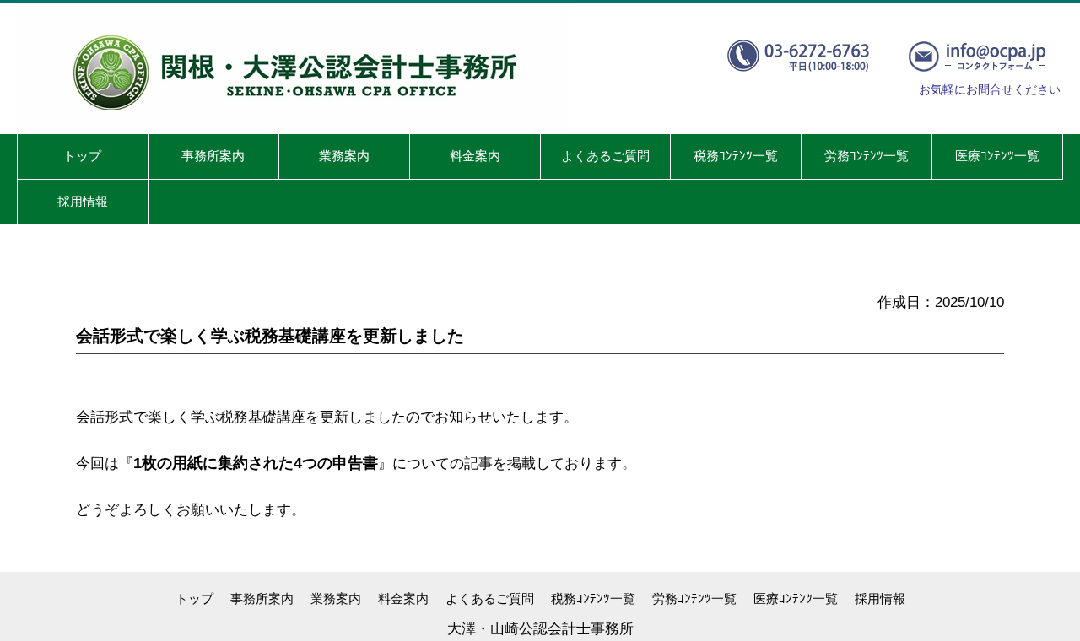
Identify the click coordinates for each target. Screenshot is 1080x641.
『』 (255, 463)
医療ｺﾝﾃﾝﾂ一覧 (795, 598)
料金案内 (403, 598)
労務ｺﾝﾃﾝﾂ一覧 (694, 598)
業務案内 (335, 598)
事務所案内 (262, 598)
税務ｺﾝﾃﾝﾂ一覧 (593, 598)
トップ (194, 598)
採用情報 (880, 598)
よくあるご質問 (490, 598)
